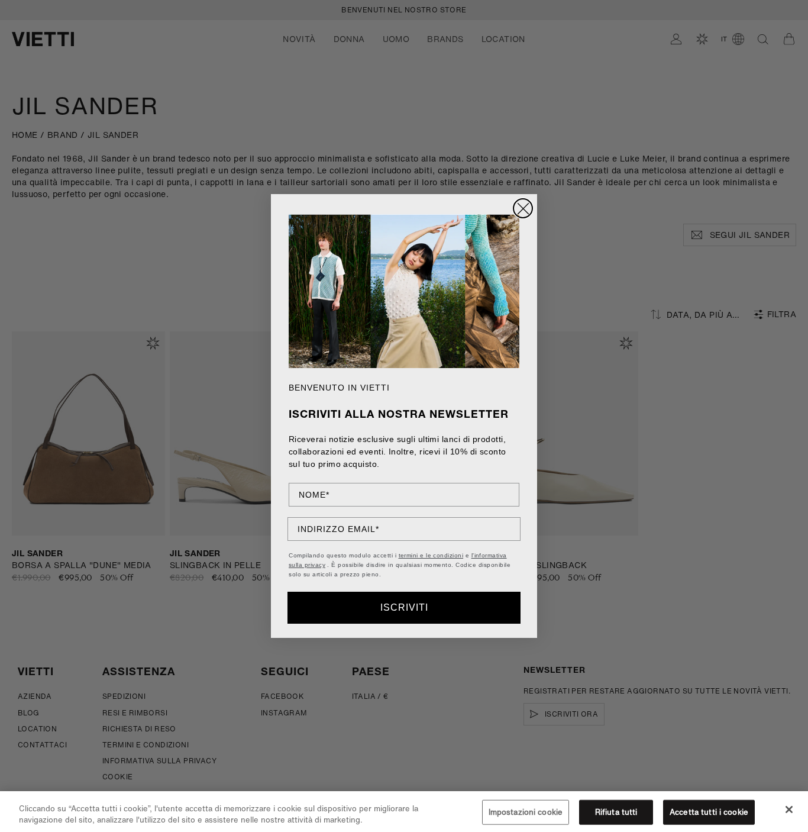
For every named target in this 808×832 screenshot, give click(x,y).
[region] (404, 811)
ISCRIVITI (404, 607)
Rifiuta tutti (616, 812)
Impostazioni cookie (526, 812)
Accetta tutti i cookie (709, 812)
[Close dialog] (522, 208)
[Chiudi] (789, 809)
